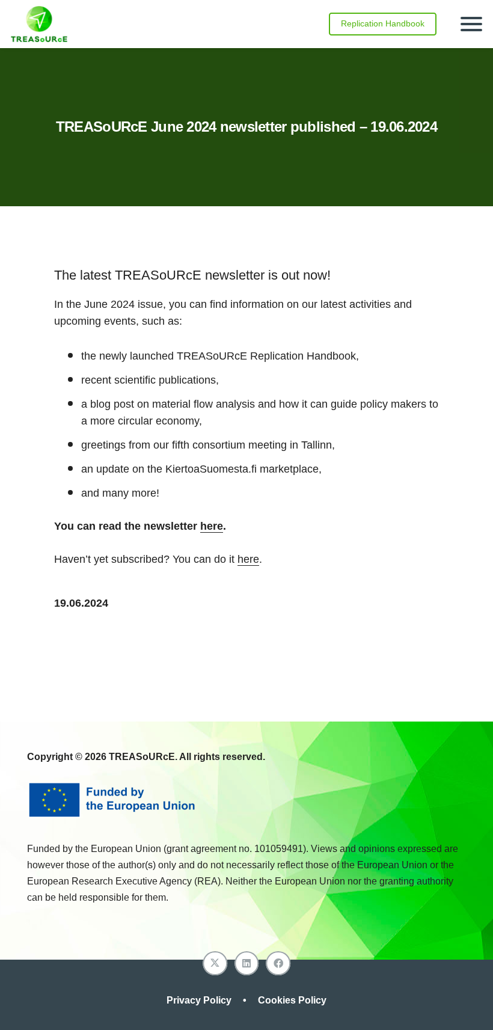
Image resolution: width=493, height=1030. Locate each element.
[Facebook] (278, 963)
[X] (215, 963)
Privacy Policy (200, 1000)
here (211, 526)
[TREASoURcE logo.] (39, 24)
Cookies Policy (292, 1000)
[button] (471, 24)
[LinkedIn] (246, 963)
